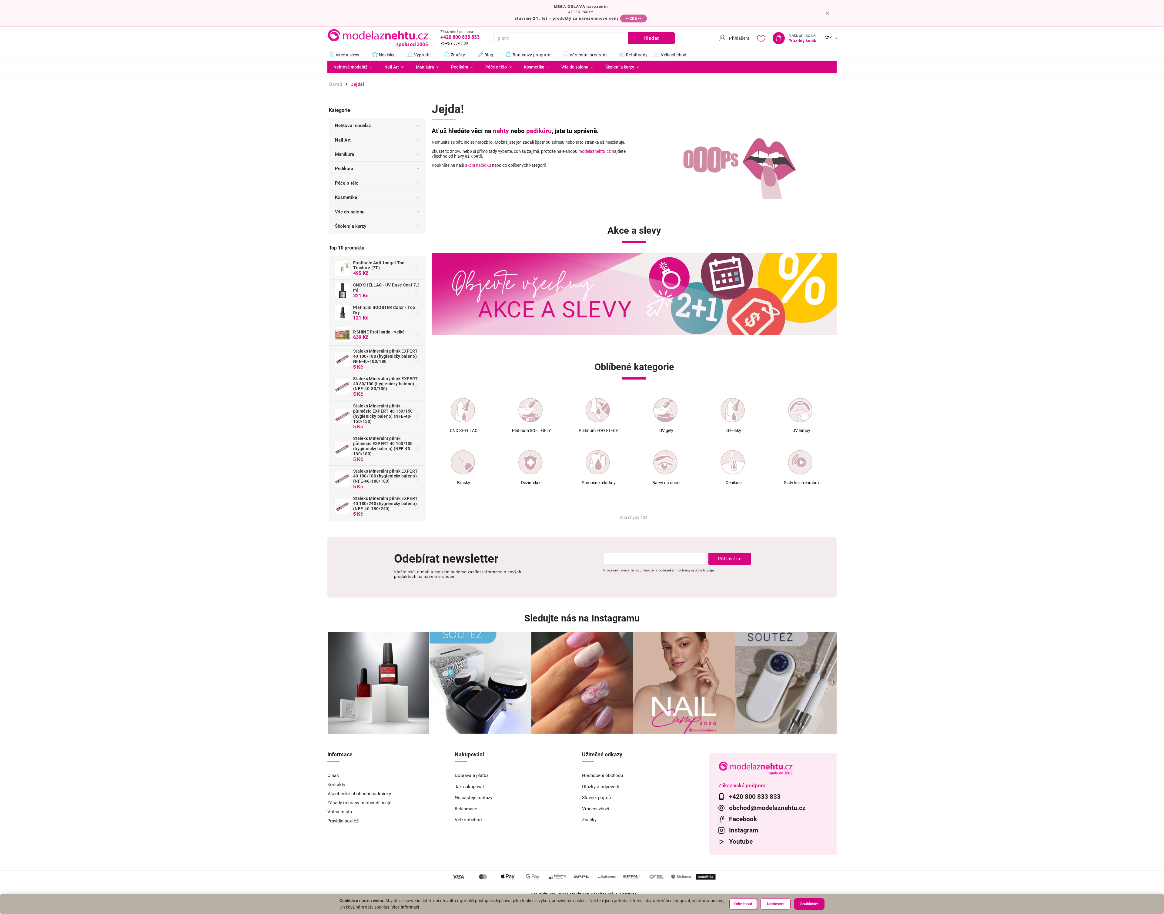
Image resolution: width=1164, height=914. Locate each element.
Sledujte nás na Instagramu (582, 618)
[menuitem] (352, 67)
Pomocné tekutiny (599, 482)
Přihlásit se (729, 558)
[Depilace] (733, 462)
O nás (333, 775)
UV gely (666, 430)
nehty (501, 131)
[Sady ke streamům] (800, 462)
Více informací (405, 907)
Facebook (743, 819)
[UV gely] (665, 410)
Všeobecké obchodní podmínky (359, 793)
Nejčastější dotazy (473, 797)
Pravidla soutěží (343, 821)
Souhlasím (809, 904)
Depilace (733, 482)
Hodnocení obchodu (602, 775)
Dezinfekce (531, 482)
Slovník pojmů (596, 797)
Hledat (651, 38)
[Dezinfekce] (530, 462)
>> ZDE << (633, 18)
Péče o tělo (347, 183)
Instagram (743, 830)
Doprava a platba (472, 775)
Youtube (741, 841)
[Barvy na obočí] (665, 462)
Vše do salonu (349, 212)
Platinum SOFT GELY (531, 430)
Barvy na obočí (666, 482)
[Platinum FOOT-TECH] (598, 410)
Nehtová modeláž (353, 125)
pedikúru (539, 131)
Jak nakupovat (469, 786)
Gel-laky (733, 430)
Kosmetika (346, 197)
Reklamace (466, 809)
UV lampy (801, 430)
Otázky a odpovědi (600, 786)
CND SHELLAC (463, 430)
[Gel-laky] (733, 410)
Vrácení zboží (595, 809)
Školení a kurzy (350, 226)
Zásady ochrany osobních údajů (359, 802)
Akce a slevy (634, 230)
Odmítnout (743, 904)
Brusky (463, 482)
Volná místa (339, 812)
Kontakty (336, 784)
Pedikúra (344, 168)
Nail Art (343, 140)
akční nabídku (478, 165)
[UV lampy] (800, 410)
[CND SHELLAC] (463, 410)
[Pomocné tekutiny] (598, 462)
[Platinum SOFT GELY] (530, 410)
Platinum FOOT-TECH (599, 430)
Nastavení (775, 904)
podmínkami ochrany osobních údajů (686, 570)
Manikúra (344, 154)
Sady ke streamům (801, 482)
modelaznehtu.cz (594, 151)
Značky (589, 819)
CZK (828, 38)
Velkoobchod (468, 819)
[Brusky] (463, 462)
